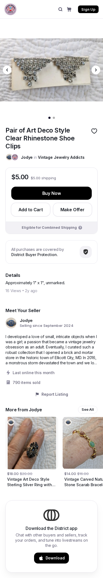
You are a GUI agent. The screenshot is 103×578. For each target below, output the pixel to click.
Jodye (27, 157)
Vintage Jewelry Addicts (61, 157)
